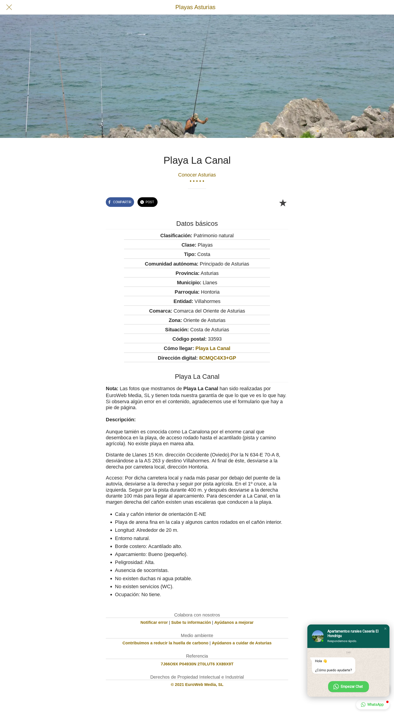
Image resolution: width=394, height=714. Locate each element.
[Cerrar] (9, 7)
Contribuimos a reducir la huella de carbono (165, 643)
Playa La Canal (212, 348)
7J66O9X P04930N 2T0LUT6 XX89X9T (197, 664)
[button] (385, 628)
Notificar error (154, 622)
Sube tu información (191, 622)
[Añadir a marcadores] (282, 202)
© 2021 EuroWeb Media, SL (197, 684)
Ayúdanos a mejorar (234, 622)
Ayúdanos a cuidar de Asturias (242, 643)
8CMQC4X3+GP (217, 358)
